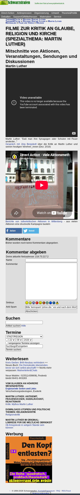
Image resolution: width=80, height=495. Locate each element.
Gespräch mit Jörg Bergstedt (21, 144)
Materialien (45, 16)
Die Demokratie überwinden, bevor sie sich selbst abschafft (27, 366)
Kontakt (41, 491)
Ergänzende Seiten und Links (21, 388)
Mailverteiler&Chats (27, 370)
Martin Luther (55, 21)
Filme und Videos (26, 23)
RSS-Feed (66, 491)
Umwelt (55, 13)
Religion (40, 23)
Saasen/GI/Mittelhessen (25, 16)
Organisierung (41, 13)
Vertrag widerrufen (40, 493)
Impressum (50, 491)
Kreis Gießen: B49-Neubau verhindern (25, 362)
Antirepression (24, 13)
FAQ (58, 491)
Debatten (6, 16)
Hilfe (23, 325)
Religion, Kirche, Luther (34, 19)
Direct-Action (7, 13)
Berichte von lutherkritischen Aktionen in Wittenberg (34, 221)
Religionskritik (13, 414)
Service (57, 16)
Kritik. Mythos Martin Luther (19, 404)
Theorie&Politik (69, 13)
